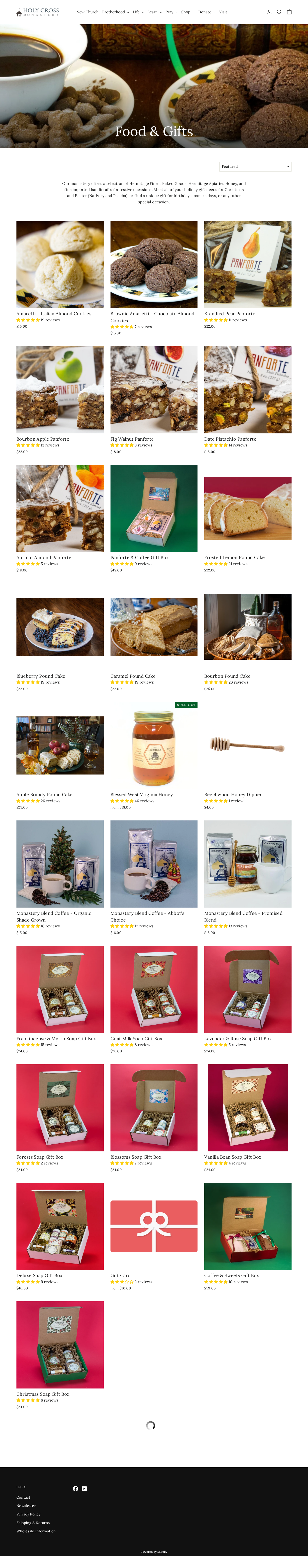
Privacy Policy (28, 1514)
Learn (153, 11)
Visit (223, 11)
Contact (23, 1497)
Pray (169, 11)
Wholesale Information (36, 1531)
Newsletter (26, 1505)
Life (136, 11)
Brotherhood (114, 11)
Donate (205, 11)
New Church (87, 11)
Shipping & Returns (33, 1522)
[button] (28, 319)
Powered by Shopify (154, 1551)
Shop (186, 11)
